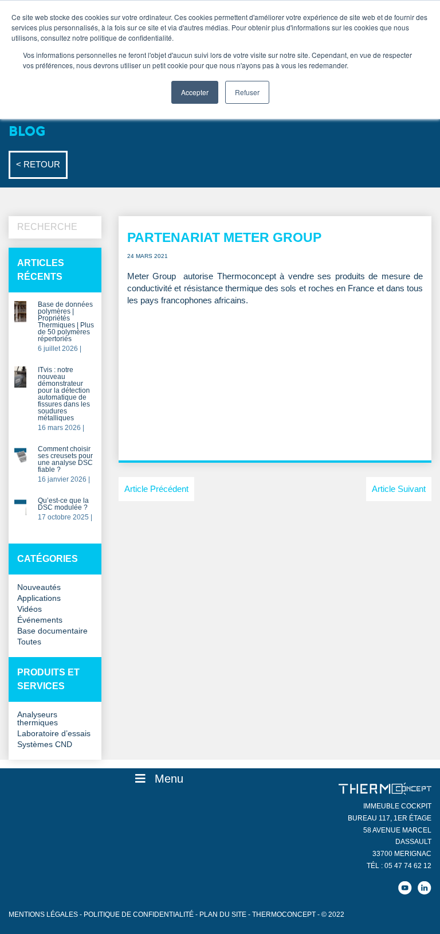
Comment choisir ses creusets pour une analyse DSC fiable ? (65, 459)
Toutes (29, 642)
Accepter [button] (195, 92)
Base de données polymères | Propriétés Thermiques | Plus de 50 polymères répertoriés (66, 322)
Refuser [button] (247, 92)
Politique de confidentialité (139, 914)
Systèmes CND (44, 744)
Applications (39, 598)
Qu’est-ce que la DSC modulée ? (63, 504)
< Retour (38, 164)
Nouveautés (39, 587)
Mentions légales (43, 914)
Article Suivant (399, 489)
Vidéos (29, 609)
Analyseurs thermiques (37, 718)
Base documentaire (52, 631)
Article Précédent (156, 489)
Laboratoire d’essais (54, 733)
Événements (39, 620)
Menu (169, 778)
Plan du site (222, 914)
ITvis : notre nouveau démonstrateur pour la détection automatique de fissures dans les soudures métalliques (64, 394)
